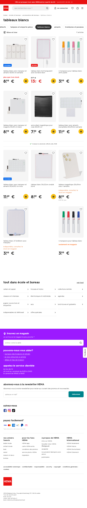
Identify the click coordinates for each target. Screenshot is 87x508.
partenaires (45, 457)
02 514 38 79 (8, 369)
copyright (57, 467)
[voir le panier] (77, 8)
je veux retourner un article (15, 357)
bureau (5, 458)
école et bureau (15, 15)
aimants (57, 27)
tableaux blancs (43, 27)
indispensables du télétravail (13, 312)
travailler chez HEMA (49, 444)
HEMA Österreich (73, 452)
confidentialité (27, 467)
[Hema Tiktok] (13, 410)
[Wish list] (72, 8)
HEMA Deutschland (73, 449)
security (49, 467)
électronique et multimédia (41, 296)
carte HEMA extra (28, 446)
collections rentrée (65, 289)
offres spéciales (36, 312)
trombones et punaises (74, 27)
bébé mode (7, 443)
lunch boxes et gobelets (67, 304)
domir (5, 452)
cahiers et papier (9, 289)
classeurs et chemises (11, 296)
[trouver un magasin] (80, 342)
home (5, 15)
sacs (32, 304)
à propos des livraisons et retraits (17, 354)
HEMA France (71, 446)
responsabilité (39, 467)
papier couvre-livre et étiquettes (11, 304)
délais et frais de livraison (14, 360)
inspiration (25, 455)
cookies (6, 469)
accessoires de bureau (30, 15)
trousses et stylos (37, 289)
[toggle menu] (82, 8)
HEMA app (25, 443)
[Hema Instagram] (9, 410)
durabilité (45, 449)
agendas (61, 296)
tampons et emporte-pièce (21, 27)
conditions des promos (30, 449)
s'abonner (76, 394)
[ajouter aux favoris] (26, 39)
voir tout (80, 283)
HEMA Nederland (73, 443)
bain (4, 449)
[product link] (15, 52)
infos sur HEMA (47, 441)
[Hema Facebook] (5, 410)
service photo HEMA (29, 452)
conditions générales (70, 467)
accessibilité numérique (11, 467)
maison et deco (8, 455)
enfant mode (7, 446)
